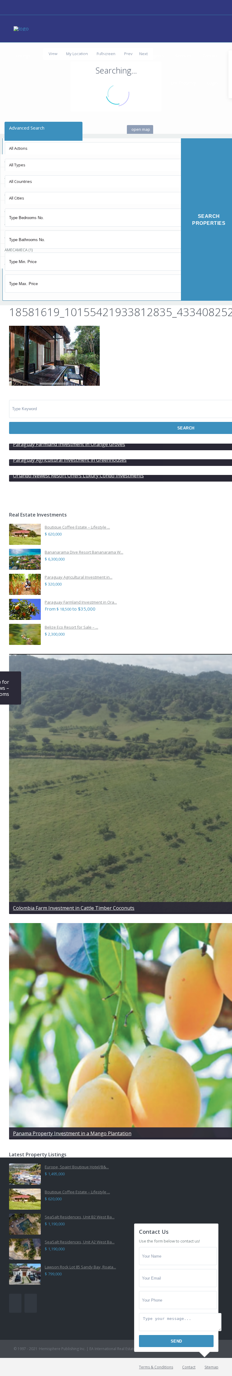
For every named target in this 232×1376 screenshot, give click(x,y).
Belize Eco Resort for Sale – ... (71, 627)
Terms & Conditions (156, 1367)
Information (127, 55)
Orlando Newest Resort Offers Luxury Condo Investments (78, 475)
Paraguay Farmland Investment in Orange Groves (69, 444)
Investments (54, 55)
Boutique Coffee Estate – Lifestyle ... (77, 527)
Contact (210, 55)
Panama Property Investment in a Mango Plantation (72, 1133)
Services (183, 55)
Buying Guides (91, 55)
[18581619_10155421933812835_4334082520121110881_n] (54, 383)
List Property (183, 83)
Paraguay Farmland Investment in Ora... (81, 602)
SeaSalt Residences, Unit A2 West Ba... (79, 1242)
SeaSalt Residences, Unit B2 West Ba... (79, 1217)
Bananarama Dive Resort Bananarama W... (84, 552)
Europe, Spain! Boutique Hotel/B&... (77, 1167)
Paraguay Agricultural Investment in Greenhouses (70, 460)
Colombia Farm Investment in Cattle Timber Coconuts (73, 908)
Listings (23, 55)
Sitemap (211, 1367)
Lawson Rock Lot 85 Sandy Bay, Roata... (80, 1267)
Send (176, 1341)
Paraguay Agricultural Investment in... (78, 577)
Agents (157, 55)
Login (212, 83)
